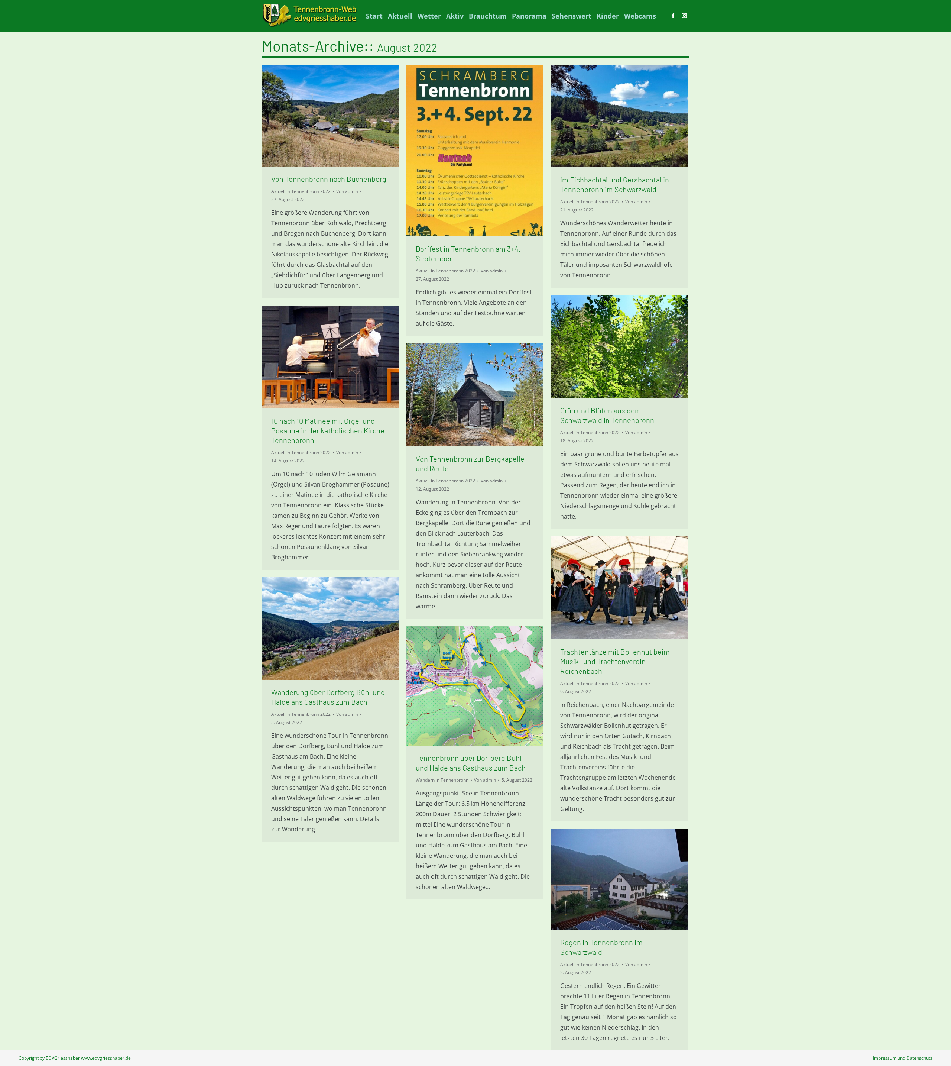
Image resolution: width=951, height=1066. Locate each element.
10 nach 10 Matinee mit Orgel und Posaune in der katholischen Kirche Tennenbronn (327, 430)
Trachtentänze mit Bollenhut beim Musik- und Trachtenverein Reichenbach (615, 661)
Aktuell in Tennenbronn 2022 (301, 191)
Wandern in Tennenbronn (442, 780)
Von (347, 191)
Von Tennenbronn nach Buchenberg (328, 178)
